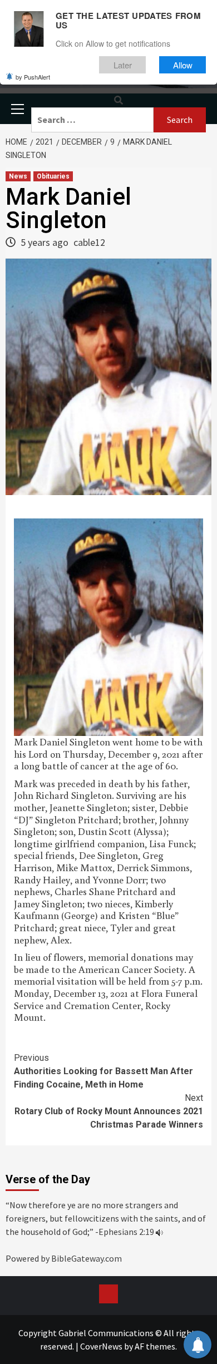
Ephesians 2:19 (126, 1231)
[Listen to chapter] (159, 1231)
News (18, 176)
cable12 (89, 242)
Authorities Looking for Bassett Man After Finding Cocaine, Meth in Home (103, 1071)
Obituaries (53, 176)
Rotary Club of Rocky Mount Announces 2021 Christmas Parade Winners (108, 1111)
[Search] (118, 100)
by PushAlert (33, 76)
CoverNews (101, 1346)
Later (123, 65)
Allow (183, 65)
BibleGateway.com (86, 1258)
